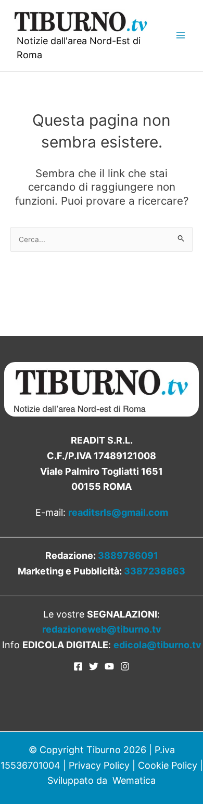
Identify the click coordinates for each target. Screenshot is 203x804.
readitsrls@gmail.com (118, 512)
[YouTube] (109, 666)
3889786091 (128, 555)
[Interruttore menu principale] (180, 35)
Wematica (134, 780)
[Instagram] (125, 666)
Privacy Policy (99, 765)
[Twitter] (93, 666)
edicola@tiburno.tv (157, 644)
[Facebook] (78, 666)
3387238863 (154, 571)
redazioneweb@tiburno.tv (101, 629)
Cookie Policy (167, 765)
